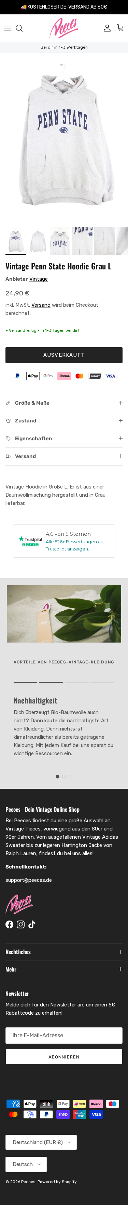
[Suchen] (22, 28)
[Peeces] (64, 28)
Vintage (38, 279)
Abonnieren (63, 1057)
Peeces (28, 1181)
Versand (41, 305)
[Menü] (7, 28)
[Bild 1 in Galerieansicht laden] (64, 138)
